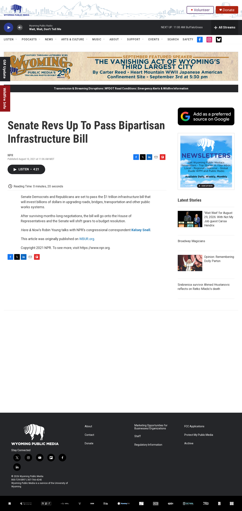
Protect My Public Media (198, 435)
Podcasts (29, 39)
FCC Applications (194, 426)
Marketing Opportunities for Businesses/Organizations (151, 427)
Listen (9, 39)
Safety (188, 39)
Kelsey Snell (140, 230)
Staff (137, 436)
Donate (228, 10)
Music (96, 39)
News (49, 39)
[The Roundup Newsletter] (206, 161)
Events (153, 39)
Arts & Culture (72, 39)
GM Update (4, 69)
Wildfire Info (4, 98)
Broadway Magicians (191, 241)
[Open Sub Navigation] (16, 39)
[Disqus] (121, 361)
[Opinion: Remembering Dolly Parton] (190, 263)
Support (133, 39)
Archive (188, 443)
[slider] (25, 27)
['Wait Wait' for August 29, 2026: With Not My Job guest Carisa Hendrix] (190, 219)
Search (173, 39)
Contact (89, 435)
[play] (8, 27)
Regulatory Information (148, 444)
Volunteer (202, 10)
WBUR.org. (87, 239)
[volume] (20, 27)
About (114, 39)
